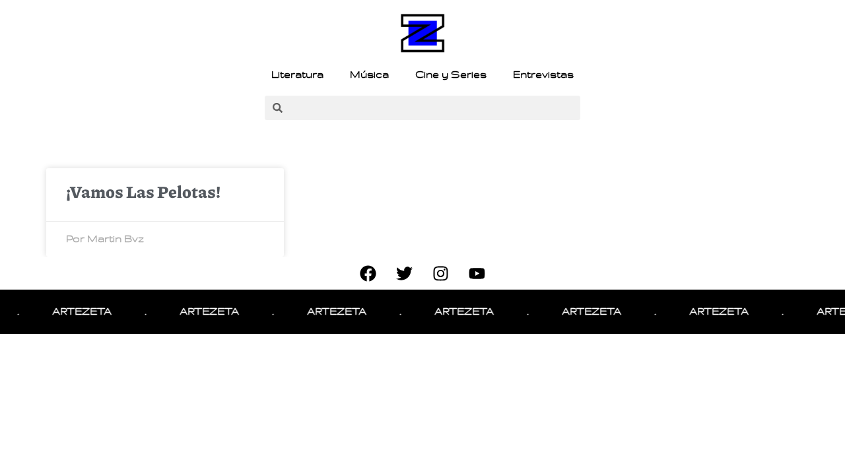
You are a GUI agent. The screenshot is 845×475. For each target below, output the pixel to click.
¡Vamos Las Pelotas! (143, 191)
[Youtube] (477, 273)
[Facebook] (368, 273)
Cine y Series (451, 74)
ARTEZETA (78, 311)
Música (369, 74)
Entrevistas (543, 74)
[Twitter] (404, 273)
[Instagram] (440, 273)
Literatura (297, 74)
